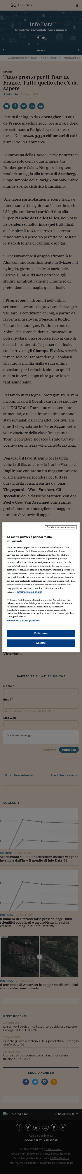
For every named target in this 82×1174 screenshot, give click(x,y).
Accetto (41, 643)
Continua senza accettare (61, 527)
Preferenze (41, 633)
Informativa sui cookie (29, 592)
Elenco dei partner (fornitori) (23, 620)
